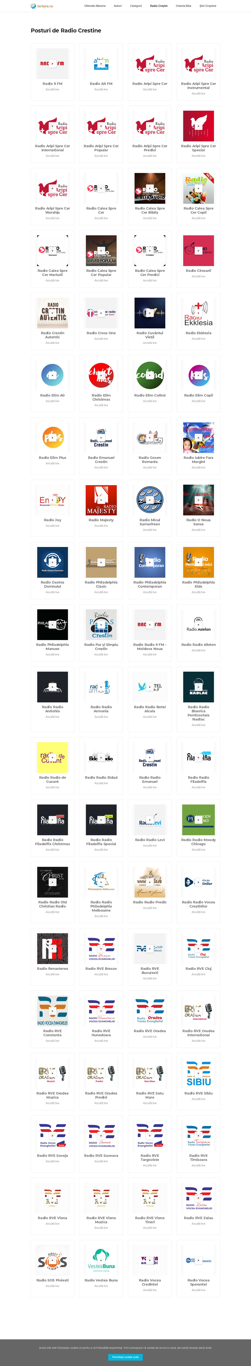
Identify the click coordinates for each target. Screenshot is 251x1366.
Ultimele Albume (95, 6)
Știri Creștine (208, 6)
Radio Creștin (159, 6)
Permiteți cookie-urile (125, 1357)
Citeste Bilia (183, 6)
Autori (118, 6)
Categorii (136, 6)
